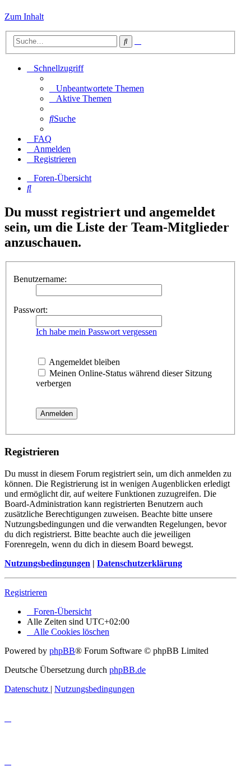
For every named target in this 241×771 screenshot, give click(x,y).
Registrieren (25, 592)
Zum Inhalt (24, 16)
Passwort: (30, 310)
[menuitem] (96, 88)
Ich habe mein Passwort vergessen (96, 331)
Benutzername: (40, 279)
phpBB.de (127, 670)
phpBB (62, 650)
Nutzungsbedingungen (47, 563)
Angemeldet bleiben (83, 362)
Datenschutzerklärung (139, 563)
